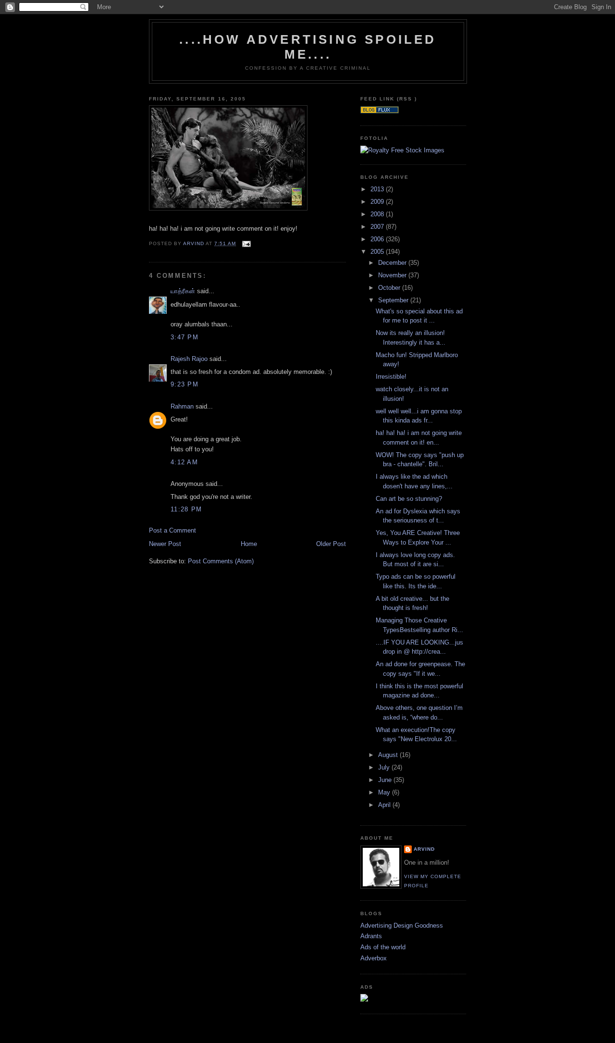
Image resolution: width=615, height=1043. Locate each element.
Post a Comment (172, 530)
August (389, 754)
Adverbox (373, 958)
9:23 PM (184, 384)
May (385, 792)
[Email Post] (246, 243)
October (390, 287)
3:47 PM (184, 337)
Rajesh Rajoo (189, 358)
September (394, 300)
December (393, 262)
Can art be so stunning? (409, 498)
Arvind (424, 849)
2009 (378, 201)
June (386, 779)
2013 (378, 189)
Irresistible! (391, 376)
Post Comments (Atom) (221, 561)
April (385, 804)
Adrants (371, 936)
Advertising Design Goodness (401, 925)
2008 (378, 214)
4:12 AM (184, 462)
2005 (378, 251)
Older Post (331, 543)
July (385, 767)
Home (249, 543)
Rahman (182, 406)
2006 (378, 239)
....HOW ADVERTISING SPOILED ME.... (307, 47)
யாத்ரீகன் (183, 291)
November (393, 275)
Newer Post (165, 543)
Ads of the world (383, 947)
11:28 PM (186, 509)
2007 (378, 226)
